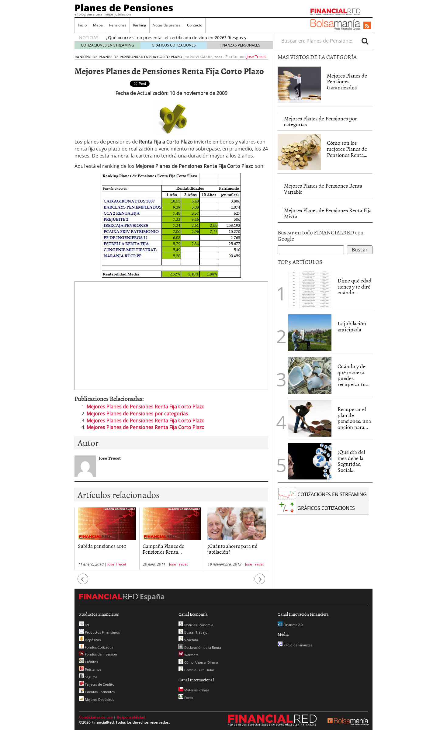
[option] (106, 538)
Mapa (98, 25)
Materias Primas (196, 690)
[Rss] (367, 25)
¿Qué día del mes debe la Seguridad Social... (351, 461)
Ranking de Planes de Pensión (105, 57)
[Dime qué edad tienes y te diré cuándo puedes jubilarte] (309, 289)
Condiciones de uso (96, 717)
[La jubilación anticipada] (309, 332)
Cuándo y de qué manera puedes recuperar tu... (353, 375)
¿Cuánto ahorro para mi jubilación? (232, 548)
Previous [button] (83, 582)
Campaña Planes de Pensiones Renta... (163, 548)
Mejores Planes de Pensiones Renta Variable (323, 189)
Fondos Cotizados (98, 647)
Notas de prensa (167, 25)
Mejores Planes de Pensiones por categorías (137, 413)
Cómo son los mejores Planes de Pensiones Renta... (347, 149)
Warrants (190, 654)
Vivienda (190, 640)
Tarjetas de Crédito (99, 684)
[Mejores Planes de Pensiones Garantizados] (299, 85)
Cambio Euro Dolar (198, 670)
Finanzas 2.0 (292, 624)
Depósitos (92, 640)
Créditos (91, 661)
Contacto (194, 25)
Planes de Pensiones (123, 7)
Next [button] (260, 582)
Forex (188, 697)
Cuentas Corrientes (99, 692)
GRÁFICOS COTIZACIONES (174, 45)
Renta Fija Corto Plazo (159, 57)
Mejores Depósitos (99, 699)
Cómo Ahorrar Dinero (200, 662)
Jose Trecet (256, 56)
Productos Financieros (102, 632)
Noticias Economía (198, 625)
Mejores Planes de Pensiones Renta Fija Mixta (328, 213)
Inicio (82, 25)
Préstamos (92, 669)
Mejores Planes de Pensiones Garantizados (347, 81)
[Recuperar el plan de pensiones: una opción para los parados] (309, 418)
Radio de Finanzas (297, 645)
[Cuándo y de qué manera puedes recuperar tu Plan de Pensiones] (309, 375)
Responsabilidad (131, 717)
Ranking (139, 25)
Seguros (90, 677)
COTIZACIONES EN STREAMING (107, 45)
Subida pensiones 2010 (102, 546)
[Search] (365, 41)
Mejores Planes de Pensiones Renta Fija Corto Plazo (146, 406)
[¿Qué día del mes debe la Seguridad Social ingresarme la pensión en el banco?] (309, 461)
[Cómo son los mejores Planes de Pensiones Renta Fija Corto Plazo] (299, 152)
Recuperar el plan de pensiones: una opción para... (354, 418)
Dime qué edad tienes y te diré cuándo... (355, 286)
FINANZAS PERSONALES (240, 45)
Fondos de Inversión (100, 654)
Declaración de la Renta (202, 647)
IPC (87, 625)
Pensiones (117, 25)
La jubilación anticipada (352, 326)
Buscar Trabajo (195, 632)
